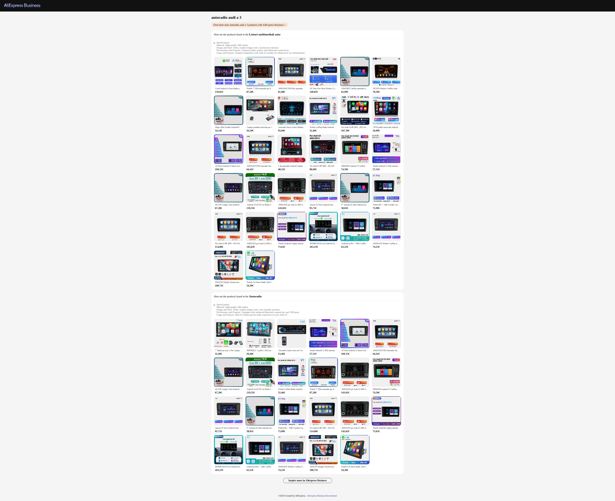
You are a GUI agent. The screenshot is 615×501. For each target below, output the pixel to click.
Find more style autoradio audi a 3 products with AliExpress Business (248, 25)
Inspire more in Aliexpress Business (307, 480)
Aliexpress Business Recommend (322, 496)
